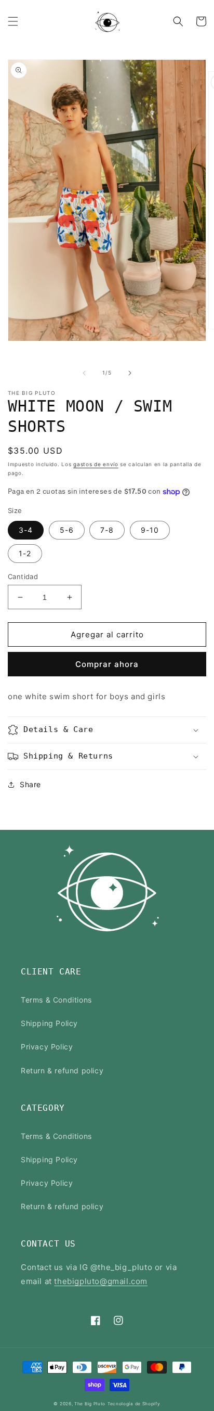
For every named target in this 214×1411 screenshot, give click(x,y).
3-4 (26, 529)
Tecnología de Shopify (134, 1403)
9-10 (150, 529)
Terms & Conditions (56, 999)
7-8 (107, 529)
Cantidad (23, 576)
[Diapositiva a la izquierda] (84, 373)
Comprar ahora (107, 664)
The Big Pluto (89, 1403)
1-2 (25, 553)
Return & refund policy (62, 1070)
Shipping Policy (49, 1023)
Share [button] (30, 784)
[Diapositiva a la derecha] (129, 373)
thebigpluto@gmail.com (101, 1281)
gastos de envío (95, 464)
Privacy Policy (47, 1046)
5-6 (67, 529)
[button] (13, 21)
